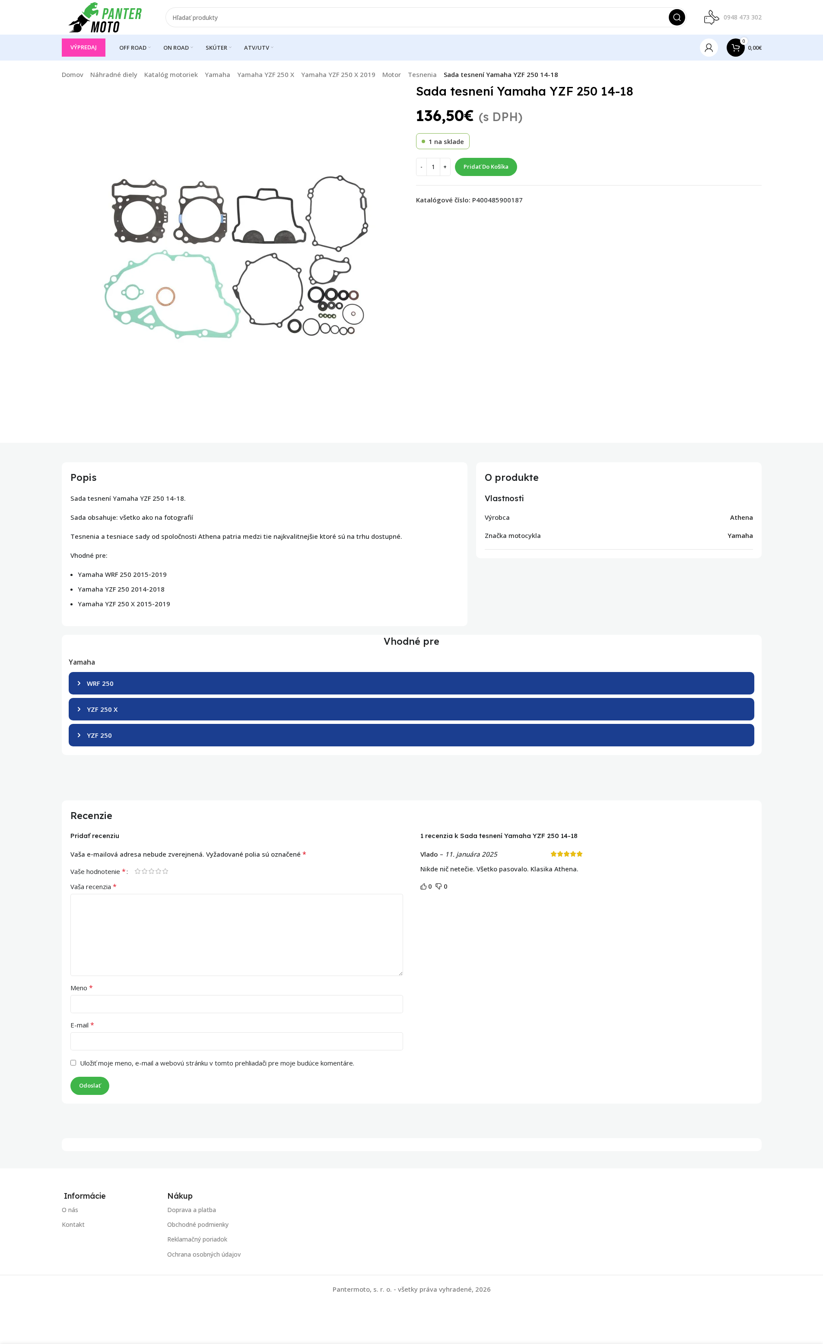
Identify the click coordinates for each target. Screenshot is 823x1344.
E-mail (82, 1025)
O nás (70, 1210)
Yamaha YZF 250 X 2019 (338, 74)
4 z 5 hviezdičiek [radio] (158, 871)
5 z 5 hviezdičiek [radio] (165, 871)
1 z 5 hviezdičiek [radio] (137, 871)
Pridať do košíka (486, 166)
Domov (72, 74)
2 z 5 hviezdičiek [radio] (144, 871)
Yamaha (217, 74)
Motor (391, 74)
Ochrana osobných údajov (204, 1254)
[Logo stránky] (105, 16)
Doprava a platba (191, 1210)
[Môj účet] (709, 47)
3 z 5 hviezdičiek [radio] (151, 871)
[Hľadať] (677, 17)
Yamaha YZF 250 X (265, 74)
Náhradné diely (113, 74)
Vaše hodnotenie (98, 871)
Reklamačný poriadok (197, 1239)
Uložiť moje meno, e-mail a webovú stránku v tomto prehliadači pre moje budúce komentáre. (217, 1063)
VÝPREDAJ (83, 47)
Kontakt (73, 1224)
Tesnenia (422, 74)
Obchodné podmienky (198, 1224)
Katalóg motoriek (171, 74)
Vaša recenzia (93, 886)
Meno (81, 987)
